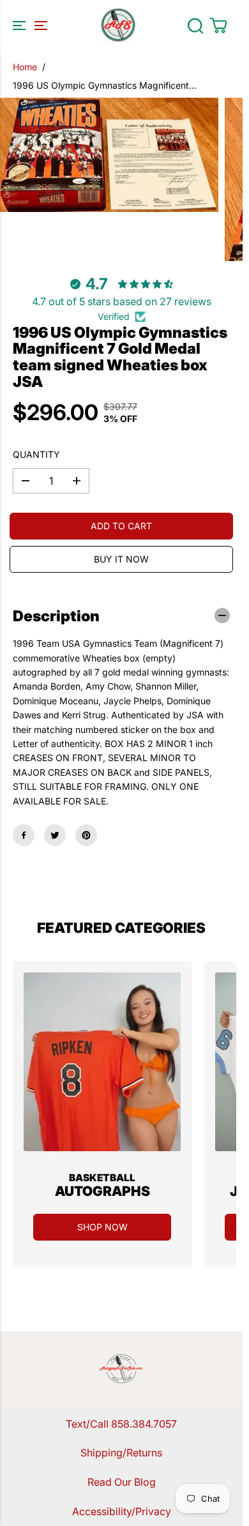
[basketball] (102, 1061)
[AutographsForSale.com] (118, 25)
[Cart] (218, 25)
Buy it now (121, 559)
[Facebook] (23, 835)
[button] (28, 25)
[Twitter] (55, 835)
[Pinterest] (86, 835)
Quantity (36, 454)
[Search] (195, 25)
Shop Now (102, 1226)
